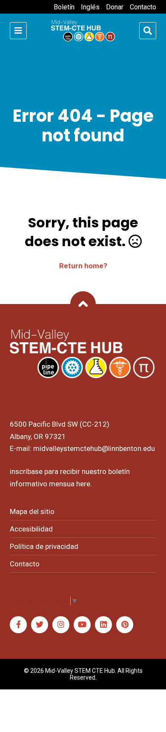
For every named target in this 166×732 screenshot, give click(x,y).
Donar (114, 7)
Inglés (90, 7)
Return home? (83, 265)
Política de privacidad (44, 546)
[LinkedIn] (103, 624)
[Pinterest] (124, 624)
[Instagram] (60, 624)
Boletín (64, 7)
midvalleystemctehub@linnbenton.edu (94, 448)
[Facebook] (18, 624)
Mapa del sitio (32, 511)
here (83, 483)
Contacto (143, 7)
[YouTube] (82, 624)
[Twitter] (39, 624)
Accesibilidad (31, 529)
